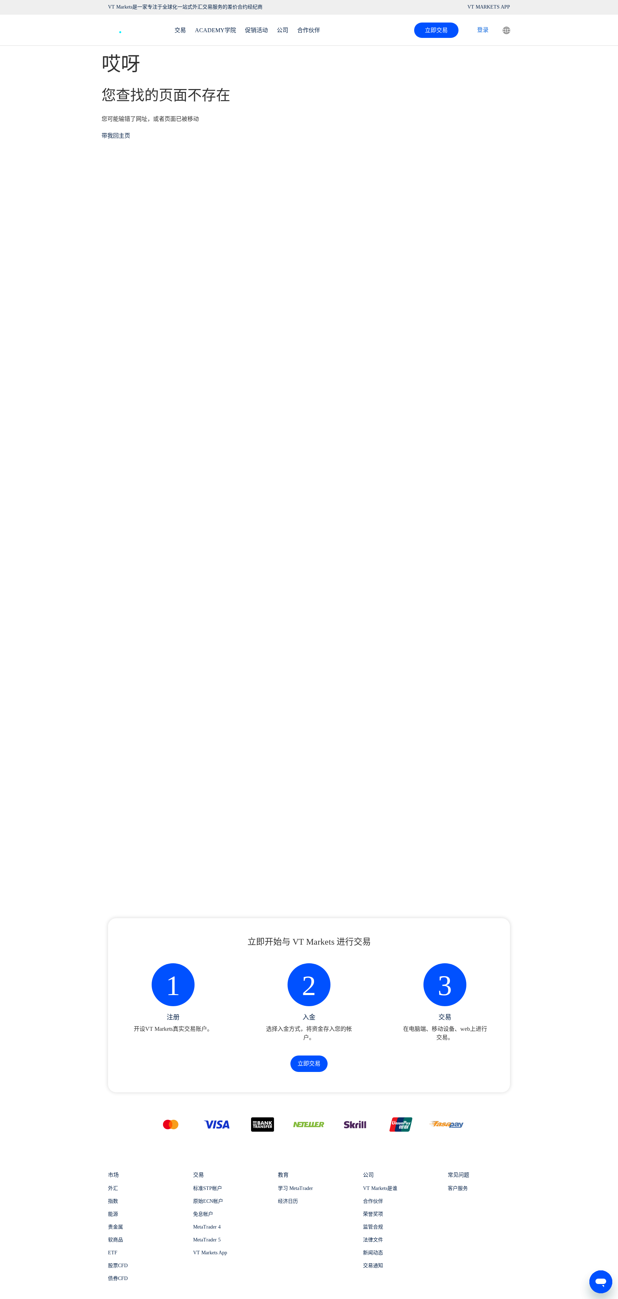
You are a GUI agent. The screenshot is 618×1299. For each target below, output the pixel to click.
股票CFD (118, 1265)
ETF (112, 1252)
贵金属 (115, 1227)
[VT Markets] (134, 28)
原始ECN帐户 (208, 1201)
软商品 (115, 1240)
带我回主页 (116, 136)
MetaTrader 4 (207, 1227)
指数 (113, 1201)
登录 (483, 30)
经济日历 (288, 1201)
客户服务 (458, 1188)
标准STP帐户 (207, 1188)
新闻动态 (373, 1252)
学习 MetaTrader (295, 1188)
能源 (113, 1214)
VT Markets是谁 (380, 1188)
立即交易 (436, 30)
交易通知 (373, 1265)
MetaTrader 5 (207, 1240)
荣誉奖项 (373, 1214)
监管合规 (373, 1227)
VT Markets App (210, 1252)
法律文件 (373, 1240)
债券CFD (118, 1278)
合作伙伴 (373, 1201)
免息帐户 (203, 1214)
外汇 (113, 1188)
